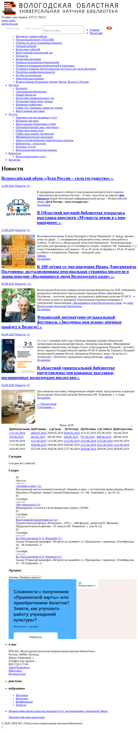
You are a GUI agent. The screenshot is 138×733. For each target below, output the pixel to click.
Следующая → (46, 407)
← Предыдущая (46, 403)
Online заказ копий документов (35, 133)
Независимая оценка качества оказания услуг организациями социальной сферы (58, 711)
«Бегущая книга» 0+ (28, 504)
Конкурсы (15, 153)
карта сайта (8, 20)
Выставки (22, 695)
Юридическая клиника (30, 78)
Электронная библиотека (31, 91)
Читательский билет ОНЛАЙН (35, 39)
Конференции (24, 701)
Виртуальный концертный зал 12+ (37, 519)
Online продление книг (30, 130)
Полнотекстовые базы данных (34, 101)
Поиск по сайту (13, 28)
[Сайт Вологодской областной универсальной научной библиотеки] (60, 14)
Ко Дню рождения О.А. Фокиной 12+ (39, 538)
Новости (20, 185)
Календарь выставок (28, 59)
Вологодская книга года (30, 156)
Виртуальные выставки (30, 111)
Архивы (14, 577)
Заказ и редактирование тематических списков (44, 140)
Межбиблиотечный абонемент (34, 137)
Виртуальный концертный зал (34, 52)
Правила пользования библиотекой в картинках (45, 65)
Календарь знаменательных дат (35, 98)
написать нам (9, 23)
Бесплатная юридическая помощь (36, 150)
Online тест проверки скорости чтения (39, 107)
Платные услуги (26, 146)
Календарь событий (28, 49)
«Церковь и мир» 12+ (29, 486)
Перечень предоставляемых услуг (36, 117)
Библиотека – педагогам (31, 143)
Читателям (96, 33)
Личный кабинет (26, 46)
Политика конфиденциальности (35, 72)
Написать (35, 637)
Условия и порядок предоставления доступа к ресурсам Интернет (56, 68)
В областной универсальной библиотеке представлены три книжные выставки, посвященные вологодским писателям (58, 372)
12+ (29, 283)
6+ (28, 185)
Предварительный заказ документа (37, 127)
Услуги (13, 114)
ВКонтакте (15, 670)
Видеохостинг (17, 673)
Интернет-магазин (27, 120)
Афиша (41, 255)
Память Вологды (26, 94)
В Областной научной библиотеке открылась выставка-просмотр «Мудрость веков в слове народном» (81, 217)
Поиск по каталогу (33, 28)
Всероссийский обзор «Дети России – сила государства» (57, 178)
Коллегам (14, 159)
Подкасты (22, 55)
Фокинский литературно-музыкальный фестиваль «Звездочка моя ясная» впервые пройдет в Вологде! (61, 322)
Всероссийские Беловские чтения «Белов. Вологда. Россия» (52, 81)
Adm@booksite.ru (19, 667)
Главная (94, 29)
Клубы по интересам (28, 75)
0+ (28, 334)
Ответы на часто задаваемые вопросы (39, 42)
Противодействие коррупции (27, 717)
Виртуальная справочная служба (36, 124)
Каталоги (21, 88)
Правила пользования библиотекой (37, 62)
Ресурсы (14, 85)
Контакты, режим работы (31, 36)
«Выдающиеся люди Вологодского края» (97, 302)
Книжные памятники (29, 104)
